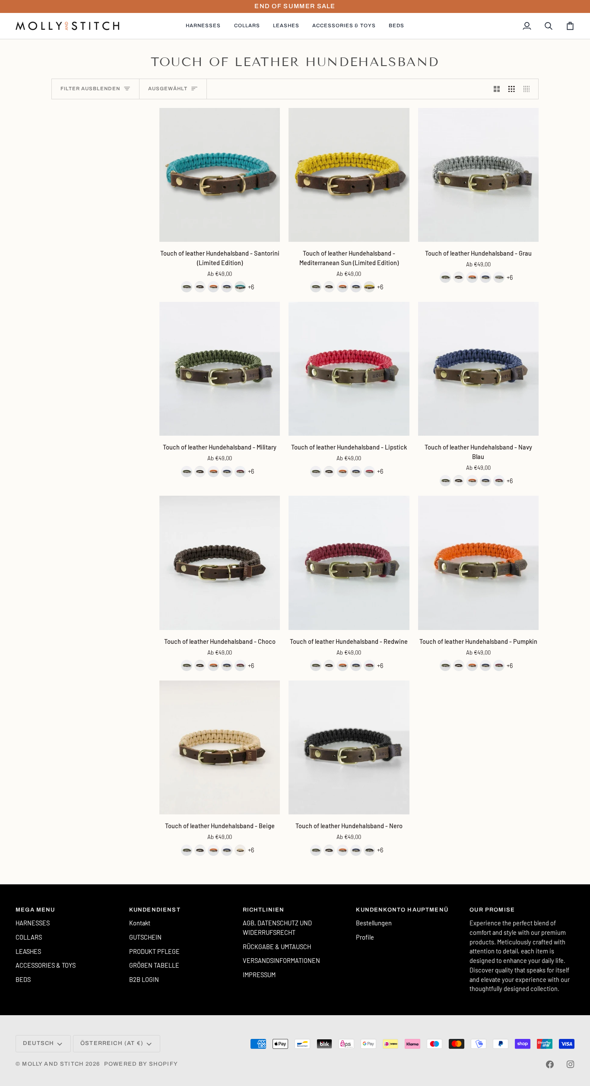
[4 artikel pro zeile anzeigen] (529, 89)
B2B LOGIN (144, 979)
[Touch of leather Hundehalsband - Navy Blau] (226, 286)
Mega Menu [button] (35, 910)
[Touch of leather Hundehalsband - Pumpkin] (213, 286)
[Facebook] (550, 1064)
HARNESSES (33, 923)
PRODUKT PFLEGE (154, 951)
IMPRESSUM (259, 974)
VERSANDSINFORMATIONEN (281, 960)
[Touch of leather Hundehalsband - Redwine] (240, 471)
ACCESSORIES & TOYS (46, 965)
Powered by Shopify (141, 1064)
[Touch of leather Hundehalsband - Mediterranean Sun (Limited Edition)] (349, 175)
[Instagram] (570, 1064)
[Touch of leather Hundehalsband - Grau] (478, 175)
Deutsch (38, 1043)
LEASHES (28, 951)
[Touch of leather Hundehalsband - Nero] (349, 747)
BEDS (23, 979)
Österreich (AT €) (111, 1043)
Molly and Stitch (53, 1064)
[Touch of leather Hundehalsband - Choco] (200, 286)
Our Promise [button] (492, 910)
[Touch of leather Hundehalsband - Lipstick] (349, 369)
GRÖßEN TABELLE (154, 965)
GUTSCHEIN (145, 937)
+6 (251, 287)
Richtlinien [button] (264, 910)
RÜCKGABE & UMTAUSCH (277, 946)
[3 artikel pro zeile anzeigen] (511, 89)
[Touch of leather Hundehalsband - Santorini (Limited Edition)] (219, 175)
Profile (365, 937)
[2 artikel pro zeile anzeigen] (496, 89)
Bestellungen (374, 923)
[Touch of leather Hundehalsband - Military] (186, 286)
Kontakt (139, 923)
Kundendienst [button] (155, 910)
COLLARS (29, 937)
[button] (203, 26)
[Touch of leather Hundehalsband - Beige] (219, 747)
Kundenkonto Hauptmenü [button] (402, 910)
